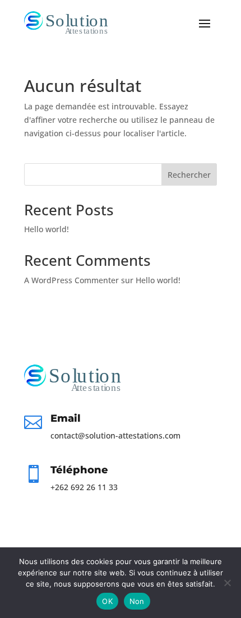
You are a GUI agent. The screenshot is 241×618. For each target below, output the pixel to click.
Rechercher (189, 174)
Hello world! (46, 229)
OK (107, 601)
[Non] (227, 582)
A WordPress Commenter (71, 280)
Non (137, 601)
